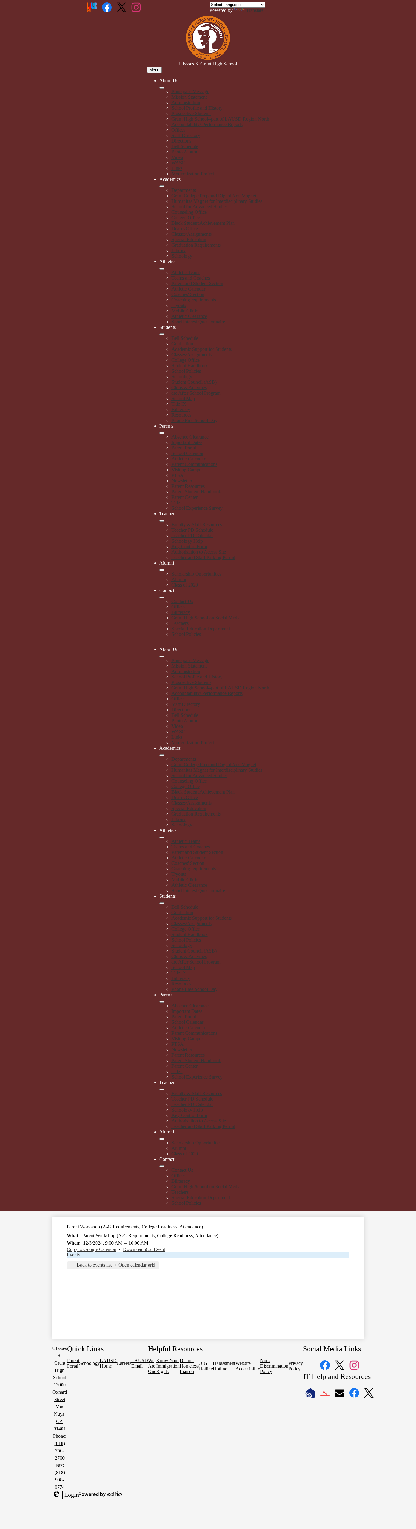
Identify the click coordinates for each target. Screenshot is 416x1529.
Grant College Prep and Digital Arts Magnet (213, 195)
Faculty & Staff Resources (196, 524)
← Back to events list (91, 1264)
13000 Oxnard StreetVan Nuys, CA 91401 (59, 1406)
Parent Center (184, 497)
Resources (181, 414)
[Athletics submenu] (161, 269)
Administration (185, 102)
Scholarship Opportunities (196, 573)
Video (177, 157)
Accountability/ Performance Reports (207, 124)
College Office (185, 217)
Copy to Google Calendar (91, 1249)
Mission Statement (189, 97)
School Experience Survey (197, 508)
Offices (178, 129)
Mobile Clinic (184, 310)
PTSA (177, 475)
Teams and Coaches (190, 277)
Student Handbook (189, 365)
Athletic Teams (185, 272)
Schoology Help (187, 541)
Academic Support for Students (201, 349)
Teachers (180, 623)
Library (178, 250)
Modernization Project (192, 173)
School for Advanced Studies (199, 206)
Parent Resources (188, 486)
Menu (154, 70)
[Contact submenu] (161, 597)
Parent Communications (194, 464)
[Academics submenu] (161, 186)
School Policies (186, 371)
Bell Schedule (184, 146)
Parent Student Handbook (196, 491)
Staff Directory (185, 135)
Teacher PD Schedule (192, 530)
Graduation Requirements (196, 245)
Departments (183, 190)
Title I (177, 502)
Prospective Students (191, 113)
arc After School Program (195, 393)
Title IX (178, 404)
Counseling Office (189, 212)
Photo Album (184, 151)
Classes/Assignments (191, 234)
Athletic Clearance (189, 316)
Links (176, 168)
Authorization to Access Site (198, 552)
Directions (181, 140)
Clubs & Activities (189, 387)
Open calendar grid (136, 1264)
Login (65, 1495)
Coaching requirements (193, 299)
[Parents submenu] (161, 433)
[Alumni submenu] (161, 570)
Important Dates (186, 442)
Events (73, 1254)
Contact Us (182, 601)
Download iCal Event (144, 1249)
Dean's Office (184, 228)
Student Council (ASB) (194, 382)
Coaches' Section (187, 294)
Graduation (182, 343)
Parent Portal (183, 447)
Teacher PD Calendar (192, 535)
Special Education (188, 239)
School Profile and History (197, 108)
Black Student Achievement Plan (203, 223)
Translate (254, 10)
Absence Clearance (190, 436)
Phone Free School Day (194, 420)
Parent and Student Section (197, 283)
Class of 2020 (184, 584)
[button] (161, 656)
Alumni (178, 579)
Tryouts (178, 305)
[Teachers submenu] (161, 521)
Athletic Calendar (188, 288)
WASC (178, 162)
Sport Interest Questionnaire (198, 321)
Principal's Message (190, 91)
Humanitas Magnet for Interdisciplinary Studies (216, 201)
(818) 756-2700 (60, 1450)
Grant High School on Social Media (206, 617)
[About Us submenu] (161, 88)
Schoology (181, 256)
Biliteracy (180, 409)
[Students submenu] (161, 334)
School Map (183, 398)
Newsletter (181, 480)
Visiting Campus (187, 469)
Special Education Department (200, 628)
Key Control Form (189, 546)
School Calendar (187, 453)
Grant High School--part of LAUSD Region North (220, 119)
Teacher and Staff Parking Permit (203, 557)
